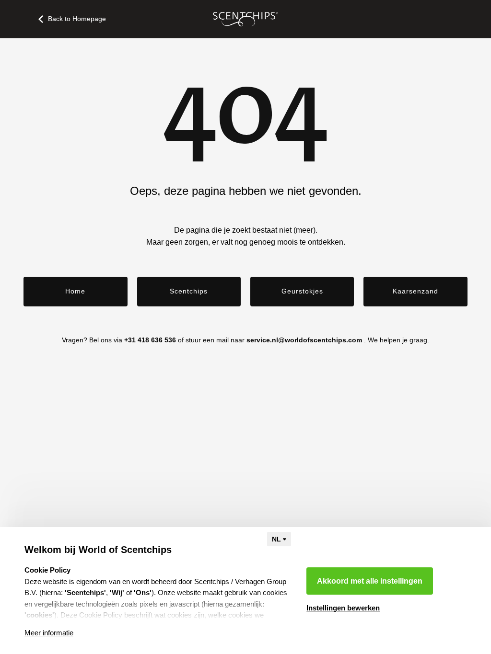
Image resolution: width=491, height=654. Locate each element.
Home (75, 291)
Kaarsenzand (415, 291)
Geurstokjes (302, 291)
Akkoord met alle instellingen (369, 581)
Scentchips (189, 291)
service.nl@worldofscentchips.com (304, 340)
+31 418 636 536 (150, 340)
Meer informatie (48, 633)
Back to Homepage (77, 19)
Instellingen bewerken (343, 608)
